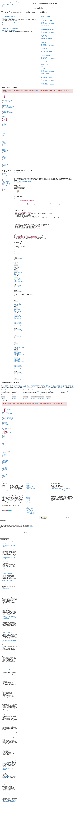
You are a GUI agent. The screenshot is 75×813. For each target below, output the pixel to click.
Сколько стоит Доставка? (8, 632)
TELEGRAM (13, 516)
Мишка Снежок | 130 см (18, 325)
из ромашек (28, 500)
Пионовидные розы (5, 127)
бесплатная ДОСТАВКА (30, 512)
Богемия (38, 386)
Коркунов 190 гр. (17, 254)
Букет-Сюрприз (44, 386)
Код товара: (16, 182)
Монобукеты (4, 149)
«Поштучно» (4, 549)
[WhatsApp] (8, 510)
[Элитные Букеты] (5, 145)
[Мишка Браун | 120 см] (18, 367)
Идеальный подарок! (36, 391)
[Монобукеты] (4, 148)
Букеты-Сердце (11, 106)
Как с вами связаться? (7, 573)
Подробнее (20, 258)
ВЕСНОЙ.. (28, 485)
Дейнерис (71, 386)
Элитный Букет (11, 103)
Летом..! (3, 123)
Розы (2, 126)
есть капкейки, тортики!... (26, 181)
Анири (11, 386)
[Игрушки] (4, 157)
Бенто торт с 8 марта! (22, 386)
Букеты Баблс (10, 107)
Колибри (32, 395)
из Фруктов (4, 138)
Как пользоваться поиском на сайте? (9, 641)
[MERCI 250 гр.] (17, 266)
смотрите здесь (5, 91)
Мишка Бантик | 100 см (18, 311)
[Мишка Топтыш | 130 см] (18, 338)
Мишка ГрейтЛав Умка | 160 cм (19, 354)
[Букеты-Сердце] (5, 152)
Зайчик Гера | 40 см (17, 304)
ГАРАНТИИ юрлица (29, 510)
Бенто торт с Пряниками (31, 386)
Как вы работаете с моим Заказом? (8, 768)
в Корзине (8, 102)
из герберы (28, 495)
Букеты (6, 99)
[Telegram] (11, 510)
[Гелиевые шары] (5, 159)
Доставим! (8, 113)
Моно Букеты (9, 100)
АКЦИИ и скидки (29, 507)
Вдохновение (54, 386)
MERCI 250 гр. (16, 267)
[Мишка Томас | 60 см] (43, 172)
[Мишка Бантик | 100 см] (18, 309)
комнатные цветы (29, 490)
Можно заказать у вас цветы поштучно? (8, 545)
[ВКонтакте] (2, 510)
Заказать (15, 188)
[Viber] (7, 510)
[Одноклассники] (4, 510)
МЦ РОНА (8, 516)
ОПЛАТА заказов (29, 511)
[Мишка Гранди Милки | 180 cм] (18, 359)
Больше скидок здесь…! (6, 588)
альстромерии (28, 496)
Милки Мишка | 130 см (18, 332)
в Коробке (8, 101)
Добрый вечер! (8, 391)
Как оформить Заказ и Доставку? (7, 670)
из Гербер (3, 133)
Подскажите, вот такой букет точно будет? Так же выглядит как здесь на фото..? (9, 617)
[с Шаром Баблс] (5, 155)
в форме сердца (29, 491)
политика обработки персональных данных (58, 488)
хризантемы (28, 498)
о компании (28, 509)
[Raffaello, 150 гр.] (17, 286)
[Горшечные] (4, 166)
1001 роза (2, 386)
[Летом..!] (3, 121)
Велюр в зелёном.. (61, 386)
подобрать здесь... (14, 20)
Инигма (42, 391)
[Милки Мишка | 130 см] (18, 331)
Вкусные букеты (29, 502)
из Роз (3, 132)
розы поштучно (29, 494)
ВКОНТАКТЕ (18, 516)
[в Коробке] (4, 141)
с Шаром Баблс (4, 156)
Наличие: (16, 185)
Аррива (15, 386)
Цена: (15, 186)
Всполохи (67, 386)
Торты (6, 116)
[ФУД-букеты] (4, 135)
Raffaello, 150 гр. (17, 287)
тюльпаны (28, 497)
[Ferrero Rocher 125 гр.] (18, 272)
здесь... (10, 799)
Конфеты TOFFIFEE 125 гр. (19, 281)
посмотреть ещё (21, 188)
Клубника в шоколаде (5, 137)
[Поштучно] (4, 124)
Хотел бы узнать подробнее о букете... (9, 590)
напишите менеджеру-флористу (8, 678)
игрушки (17, 183)
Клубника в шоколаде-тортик (17, 395)
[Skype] (10, 510)
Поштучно (9, 96)
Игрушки (7, 111)
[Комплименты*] (5, 150)
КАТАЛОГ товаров (29, 486)
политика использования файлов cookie (60, 491)
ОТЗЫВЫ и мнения (29, 508)
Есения (24, 391)
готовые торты (28, 506)
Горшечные (9, 108)
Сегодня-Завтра (4, 165)
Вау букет (49, 386)
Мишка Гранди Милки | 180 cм (19, 361)
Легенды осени (42, 395)
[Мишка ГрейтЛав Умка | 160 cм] (18, 352)
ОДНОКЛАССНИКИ (24, 516)
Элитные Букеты (5, 146)
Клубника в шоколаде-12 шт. (54, 391)
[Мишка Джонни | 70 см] (18, 296)
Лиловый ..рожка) (49, 395)
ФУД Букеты (9, 114)
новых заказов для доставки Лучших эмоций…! (9, 801)
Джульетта (3, 391)
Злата (29, 391)
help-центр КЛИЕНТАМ (30, 513)
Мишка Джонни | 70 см (18, 298)
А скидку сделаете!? (7, 580)
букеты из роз (28, 487)
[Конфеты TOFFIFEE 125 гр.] (18, 279)
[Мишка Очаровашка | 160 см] (18, 345)
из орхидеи (28, 499)
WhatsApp (10, 577)
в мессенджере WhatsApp (8, 776)
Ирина (46, 391)
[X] (5, 510)
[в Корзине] (4, 143)
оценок (16, 255)
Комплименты (10, 105)
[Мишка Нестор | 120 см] (18, 374)
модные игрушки (29, 492)
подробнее (3, 388)
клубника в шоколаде (30, 501)
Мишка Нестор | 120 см (18, 375)
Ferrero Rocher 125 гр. (18, 274)
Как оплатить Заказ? (7, 731)
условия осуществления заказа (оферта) (60, 489)
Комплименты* (4, 151)
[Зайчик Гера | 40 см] (18, 303)
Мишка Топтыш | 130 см (18, 340)
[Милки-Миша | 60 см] (18, 316)
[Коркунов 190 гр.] (17, 253)
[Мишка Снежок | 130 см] (18, 324)
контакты (27, 515)
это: (14, 183)
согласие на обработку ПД (60, 490)
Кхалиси (37, 395)
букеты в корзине (29, 489)
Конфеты (7, 109)
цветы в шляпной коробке (30, 488)
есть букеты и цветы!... (18, 181)
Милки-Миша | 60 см (17, 318)
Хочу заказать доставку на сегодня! (8, 557)
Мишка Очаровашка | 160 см (19, 347)
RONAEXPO (4, 516)
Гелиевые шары (11, 112)
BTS (6, 386)
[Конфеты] (4, 161)
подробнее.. (37, 90)
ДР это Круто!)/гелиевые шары (17, 391)
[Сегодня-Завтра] (5, 164)
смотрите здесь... (31, 526)
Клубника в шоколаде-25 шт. (6, 395)
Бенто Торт (9, 119)
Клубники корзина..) (26, 395)
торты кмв (28, 504)
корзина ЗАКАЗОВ (29, 514)
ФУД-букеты (4, 136)
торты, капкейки (29, 503)
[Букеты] (3, 129)
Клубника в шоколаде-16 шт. (66, 391)
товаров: (65, 2)
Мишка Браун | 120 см (18, 368)
